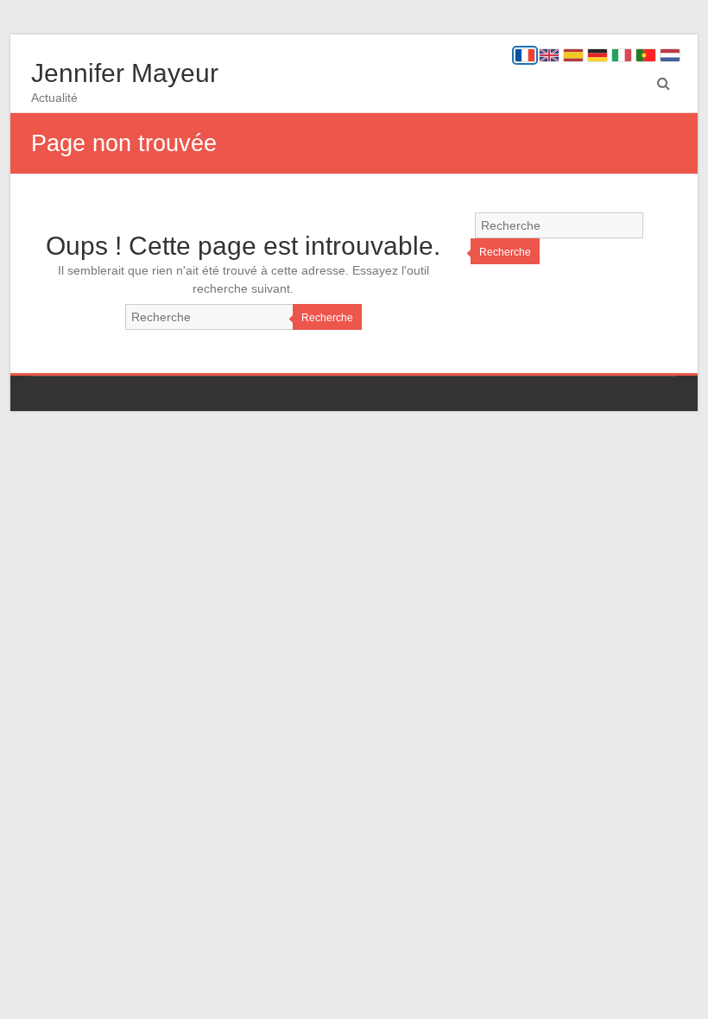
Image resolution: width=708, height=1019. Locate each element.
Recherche (327, 318)
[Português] (645, 55)
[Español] (573, 55)
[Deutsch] (597, 55)
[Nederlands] (670, 55)
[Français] (525, 55)
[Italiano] (621, 55)
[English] (549, 55)
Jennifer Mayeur (124, 73)
